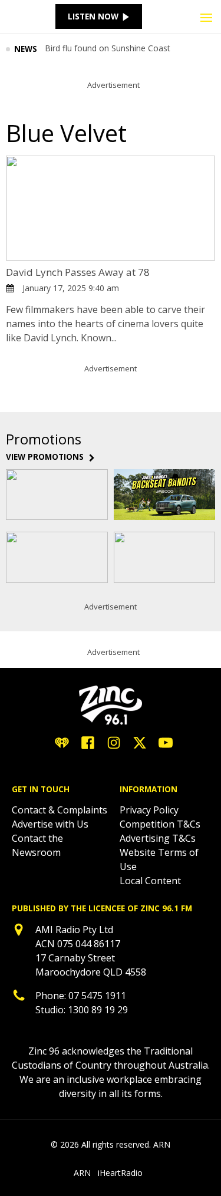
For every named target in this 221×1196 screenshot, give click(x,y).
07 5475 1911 (97, 995)
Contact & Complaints (59, 809)
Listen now (93, 16)
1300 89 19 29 (98, 1009)
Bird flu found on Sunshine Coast (107, 49)
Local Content (150, 880)
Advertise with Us (50, 824)
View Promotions (45, 457)
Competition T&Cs (160, 824)
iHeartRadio (120, 1172)
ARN (82, 1172)
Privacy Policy (149, 809)
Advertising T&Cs (158, 838)
